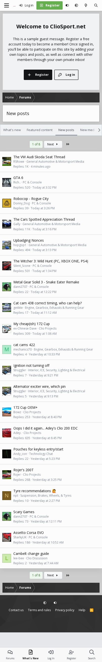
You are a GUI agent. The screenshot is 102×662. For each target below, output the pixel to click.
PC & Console (32, 182)
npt (15, 495)
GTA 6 (18, 177)
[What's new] (86, 5)
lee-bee (18, 558)
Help (82, 610)
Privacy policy (64, 610)
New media (88, 130)
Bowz (17, 412)
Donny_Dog (21, 203)
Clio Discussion (37, 558)
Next (50, 144)
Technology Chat (41, 454)
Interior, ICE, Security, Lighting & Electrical (56, 370)
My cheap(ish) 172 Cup (31, 323)
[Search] (96, 5)
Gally (16, 224)
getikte (18, 308)
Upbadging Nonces (28, 240)
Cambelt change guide (31, 553)
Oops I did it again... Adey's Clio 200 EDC (45, 428)
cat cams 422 (24, 344)
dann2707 (20, 287)
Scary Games (23, 511)
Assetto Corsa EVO (28, 532)
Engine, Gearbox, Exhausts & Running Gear (54, 308)
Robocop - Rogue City (31, 198)
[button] (76, 5)
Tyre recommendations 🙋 (34, 490)
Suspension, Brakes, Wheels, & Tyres (45, 495)
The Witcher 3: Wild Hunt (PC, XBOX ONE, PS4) (50, 261)
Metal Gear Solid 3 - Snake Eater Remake (46, 282)
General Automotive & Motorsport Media (55, 161)
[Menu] (6, 5)
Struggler (19, 370)
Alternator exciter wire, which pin (39, 386)
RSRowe (18, 161)
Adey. (17, 433)
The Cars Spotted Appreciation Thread (44, 219)
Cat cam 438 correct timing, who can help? (47, 303)
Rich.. (17, 182)
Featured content (39, 130)
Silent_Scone (21, 266)
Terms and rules (39, 610)
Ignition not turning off (31, 365)
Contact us (16, 610)
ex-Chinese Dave (25, 328)
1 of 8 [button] (36, 144)
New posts (66, 130)
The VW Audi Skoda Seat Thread (39, 157)
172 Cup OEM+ (25, 407)
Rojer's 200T (23, 469)
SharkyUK (19, 537)
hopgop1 (19, 245)
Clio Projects (47, 328)
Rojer (17, 474)
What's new (12, 130)
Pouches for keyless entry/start (38, 449)
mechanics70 (22, 349)
